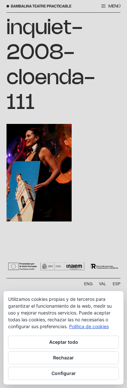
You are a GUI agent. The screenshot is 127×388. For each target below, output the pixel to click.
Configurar (63, 373)
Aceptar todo (63, 342)
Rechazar (63, 357)
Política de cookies (89, 326)
